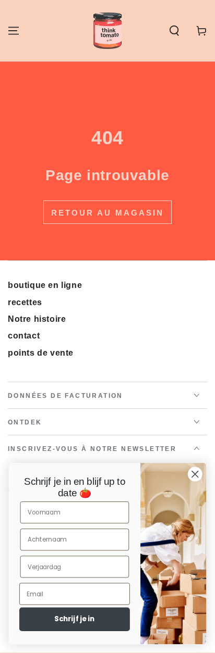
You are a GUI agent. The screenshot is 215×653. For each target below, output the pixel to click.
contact (24, 335)
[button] (174, 31)
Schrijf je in (74, 619)
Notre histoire (37, 319)
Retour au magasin (107, 212)
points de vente (41, 352)
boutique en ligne (45, 285)
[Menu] (13, 31)
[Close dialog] (194, 474)
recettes (25, 302)
